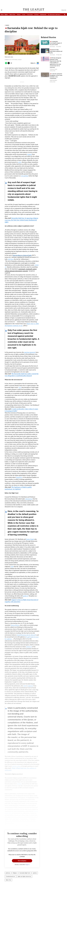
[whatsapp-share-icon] (6, 63)
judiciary (8, 873)
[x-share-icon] (9, 63)
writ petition (24, 176)
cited (24, 686)
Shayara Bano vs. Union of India (22, 255)
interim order (16, 766)
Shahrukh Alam (9, 57)
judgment (30, 686)
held (12, 566)
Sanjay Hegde (30, 539)
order (19, 162)
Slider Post (8, 880)
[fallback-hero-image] (45, 42)
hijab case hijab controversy (24, 876)
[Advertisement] (33, 3)
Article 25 (29, 647)
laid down (11, 259)
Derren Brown (15, 625)
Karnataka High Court (25, 873)
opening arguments (29, 352)
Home (2, 14)
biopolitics (19, 477)
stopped (29, 154)
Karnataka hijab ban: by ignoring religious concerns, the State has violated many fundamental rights (21, 220)
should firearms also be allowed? (26, 635)
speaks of (25, 596)
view (20, 387)
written (19, 784)
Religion (15, 873)
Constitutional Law (10, 876)
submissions (28, 499)
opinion (35, 873)
